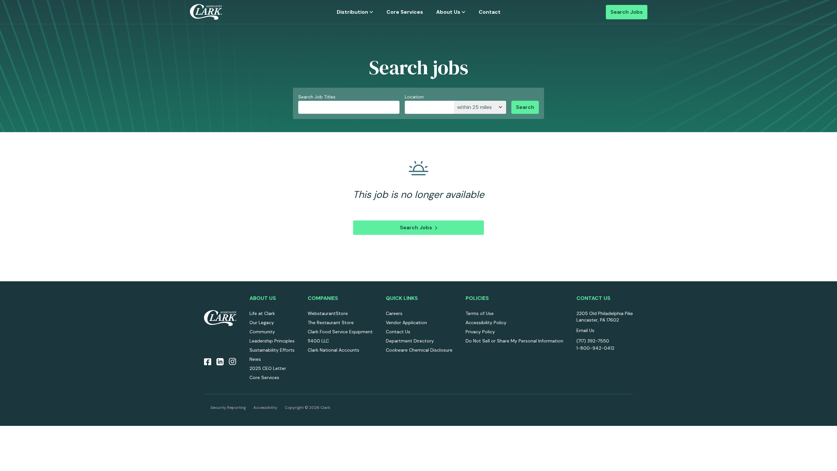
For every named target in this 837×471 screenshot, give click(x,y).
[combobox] (429, 107)
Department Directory (410, 341)
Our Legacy (261, 322)
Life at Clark (262, 313)
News (255, 359)
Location (414, 97)
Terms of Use (480, 313)
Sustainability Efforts (272, 350)
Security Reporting (228, 407)
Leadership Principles (272, 341)
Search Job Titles (316, 97)
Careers (394, 313)
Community (262, 332)
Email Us (585, 330)
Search (525, 107)
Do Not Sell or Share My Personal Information (514, 341)
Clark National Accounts (333, 350)
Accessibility (265, 407)
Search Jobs (626, 12)
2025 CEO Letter (267, 368)
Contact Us (398, 332)
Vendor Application (406, 322)
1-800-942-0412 (595, 348)
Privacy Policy (480, 332)
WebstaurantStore (328, 313)
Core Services (404, 12)
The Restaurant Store (331, 322)
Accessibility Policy (486, 322)
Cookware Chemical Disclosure (419, 350)
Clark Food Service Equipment (340, 332)
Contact (490, 12)
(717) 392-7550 (592, 341)
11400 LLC (318, 341)
